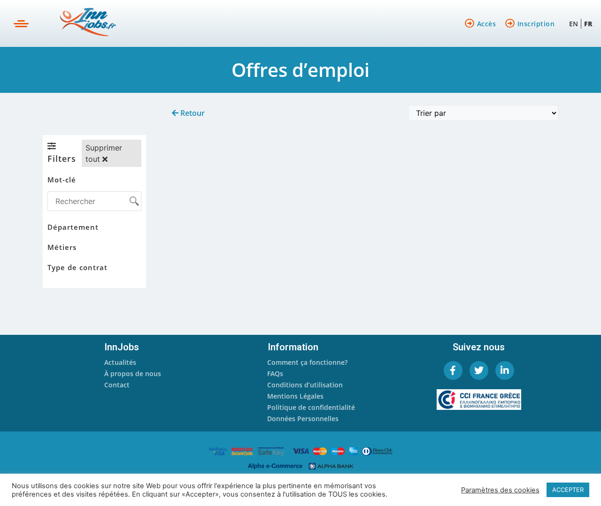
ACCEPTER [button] (568, 489)
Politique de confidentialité (311, 407)
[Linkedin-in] (504, 370)
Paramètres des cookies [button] (500, 490)
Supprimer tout (103, 153)
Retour (191, 113)
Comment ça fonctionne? (307, 362)
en (573, 23)
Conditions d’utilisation (305, 384)
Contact (117, 384)
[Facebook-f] (453, 370)
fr (588, 23)
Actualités (120, 362)
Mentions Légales (295, 396)
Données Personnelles (303, 418)
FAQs (275, 373)
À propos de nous (132, 373)
